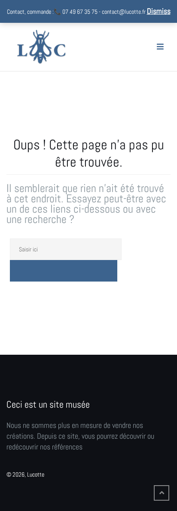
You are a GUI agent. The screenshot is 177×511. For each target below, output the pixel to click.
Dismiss (159, 11)
